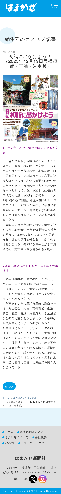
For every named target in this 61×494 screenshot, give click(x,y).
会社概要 (41, 437)
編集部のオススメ (32, 431)
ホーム (6, 397)
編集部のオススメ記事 (24, 397)
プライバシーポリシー (35, 442)
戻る (9, 386)
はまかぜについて (17, 437)
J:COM (9, 442)
